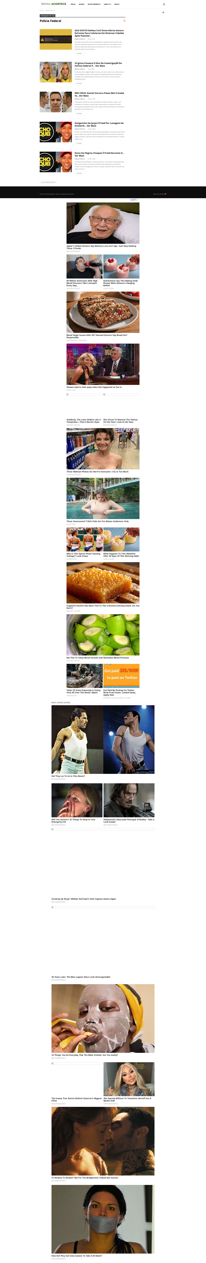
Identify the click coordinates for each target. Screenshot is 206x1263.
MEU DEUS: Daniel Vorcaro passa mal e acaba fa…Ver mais (99, 94)
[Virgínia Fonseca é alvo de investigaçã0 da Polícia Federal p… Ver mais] (56, 72)
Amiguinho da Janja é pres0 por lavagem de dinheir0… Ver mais (99, 124)
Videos (116, 4)
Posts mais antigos (48, 182)
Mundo (82, 4)
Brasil (73, 4)
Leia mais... (80, 53)
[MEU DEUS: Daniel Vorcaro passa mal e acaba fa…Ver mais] (56, 102)
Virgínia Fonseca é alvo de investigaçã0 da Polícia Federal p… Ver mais (98, 64)
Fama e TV (107, 4)
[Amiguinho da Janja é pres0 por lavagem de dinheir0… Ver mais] (56, 132)
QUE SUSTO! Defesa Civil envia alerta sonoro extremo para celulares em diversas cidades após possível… (99, 33)
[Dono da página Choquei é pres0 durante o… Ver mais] (56, 162)
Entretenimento (94, 4)
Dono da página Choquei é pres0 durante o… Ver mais (99, 154)
